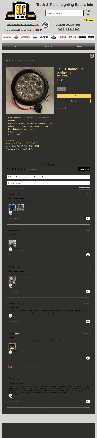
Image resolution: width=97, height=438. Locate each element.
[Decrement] (59, 89)
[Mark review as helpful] (88, 218)
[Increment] (63, 89)
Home (8, 60)
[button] (89, 12)
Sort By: (76, 188)
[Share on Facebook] (58, 108)
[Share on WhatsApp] (65, 108)
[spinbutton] (61, 89)
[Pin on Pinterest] (62, 108)
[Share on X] (69, 108)
